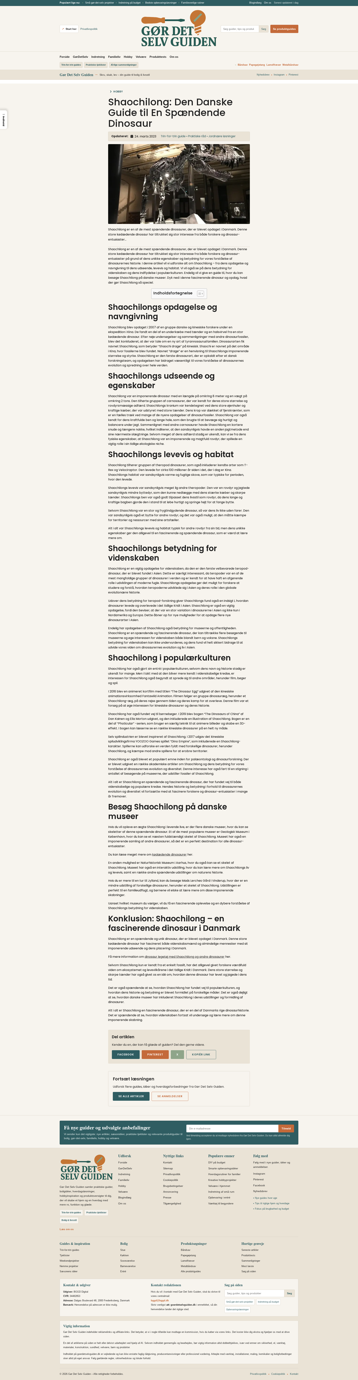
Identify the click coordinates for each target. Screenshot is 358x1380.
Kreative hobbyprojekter (222, 1179)
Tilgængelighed (172, 1203)
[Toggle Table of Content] (198, 293)
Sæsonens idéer (68, 1271)
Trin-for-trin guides (69, 1250)
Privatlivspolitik (89, 28)
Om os (267, 2)
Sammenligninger (250, 1260)
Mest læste (247, 1266)
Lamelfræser (273, 64)
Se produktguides (284, 28)
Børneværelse (128, 1266)
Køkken (124, 1255)
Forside (65, 56)
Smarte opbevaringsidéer (223, 1168)
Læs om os (67, 1229)
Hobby (128, 56)
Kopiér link (201, 1054)
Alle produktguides (191, 1271)
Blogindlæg (255, 2)
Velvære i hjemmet (219, 1185)
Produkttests (158, 56)
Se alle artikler (131, 1096)
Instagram (279, 74)
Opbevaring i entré (219, 1197)
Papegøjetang (257, 64)
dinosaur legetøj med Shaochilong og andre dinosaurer (184, 957)
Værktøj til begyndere (220, 1203)
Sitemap (168, 1168)
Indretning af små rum (221, 1191)
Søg (263, 28)
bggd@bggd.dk (160, 1300)
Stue (122, 1250)
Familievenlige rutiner (192, 2)
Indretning (98, 56)
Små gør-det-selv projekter (99, 2)
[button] (3, 119)
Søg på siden (248, 1271)
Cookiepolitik (170, 1179)
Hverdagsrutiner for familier (224, 1174)
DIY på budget (216, 1162)
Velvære (141, 56)
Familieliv (114, 56)
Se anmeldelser (170, 1096)
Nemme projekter (69, 1266)
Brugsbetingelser (173, 1185)
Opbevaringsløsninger (237, 1309)
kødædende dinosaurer (169, 854)
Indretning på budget (130, 2)
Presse (167, 1197)
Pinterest (293, 74)
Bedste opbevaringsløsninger (161, 2)
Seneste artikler (249, 1250)
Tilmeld (286, 1128)
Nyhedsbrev (263, 74)
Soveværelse (127, 1260)
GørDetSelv (80, 56)
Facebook (125, 1054)
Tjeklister (65, 1255)
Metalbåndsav (290, 64)
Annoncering (170, 1191)
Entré (123, 1271)
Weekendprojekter (69, 1260)
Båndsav (243, 64)
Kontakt (167, 1162)
